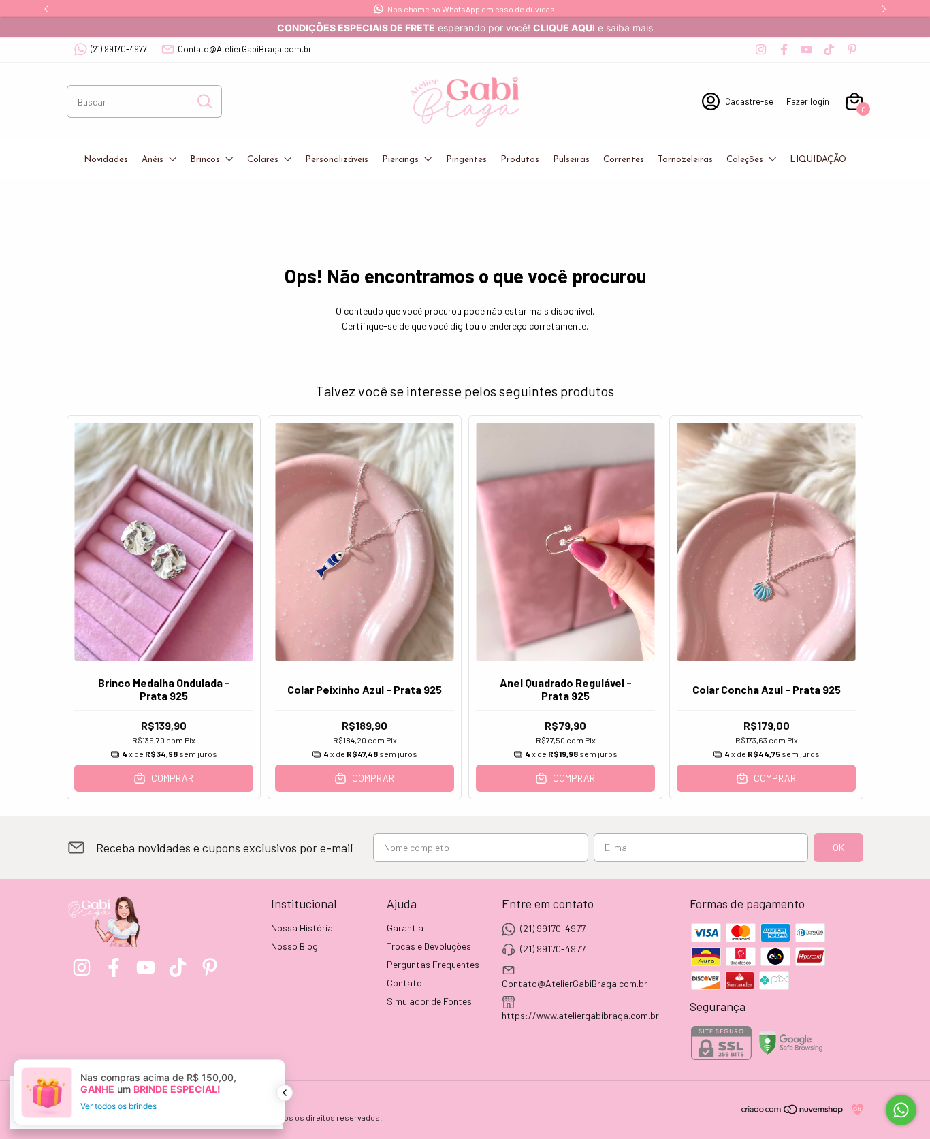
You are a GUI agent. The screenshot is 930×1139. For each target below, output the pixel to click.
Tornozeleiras (685, 159)
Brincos (205, 159)
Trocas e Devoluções (429, 946)
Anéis (152, 159)
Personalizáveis (336, 159)
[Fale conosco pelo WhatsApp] (901, 1110)
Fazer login (807, 101)
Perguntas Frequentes (433, 964)
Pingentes (466, 159)
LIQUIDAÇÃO (818, 159)
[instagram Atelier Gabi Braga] (761, 49)
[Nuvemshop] (793, 1111)
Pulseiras (571, 159)
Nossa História (302, 927)
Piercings (400, 159)
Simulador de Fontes (429, 1001)
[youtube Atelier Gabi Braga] (806, 49)
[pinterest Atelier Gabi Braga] (852, 49)
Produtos (519, 159)
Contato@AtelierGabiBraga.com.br (245, 49)
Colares (262, 159)
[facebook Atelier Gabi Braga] (784, 49)
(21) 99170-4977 (119, 49)
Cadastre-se (749, 101)
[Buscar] (203, 101)
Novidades (106, 159)
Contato (404, 983)
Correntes (623, 159)
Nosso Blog (294, 946)
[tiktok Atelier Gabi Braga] (829, 49)
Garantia (405, 927)
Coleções (744, 159)
